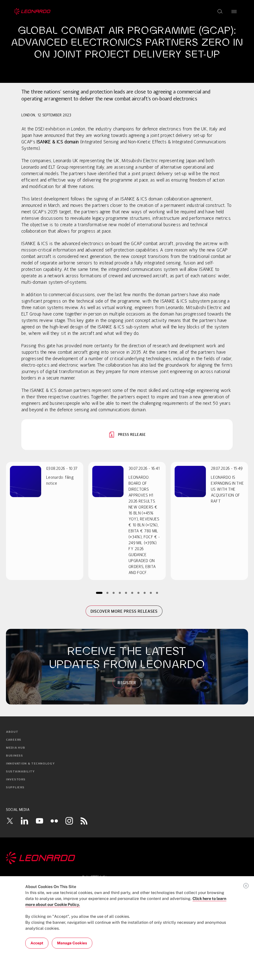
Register (127, 682)
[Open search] (220, 11)
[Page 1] (99, 593)
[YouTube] (39, 821)
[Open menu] (234, 11)
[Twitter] (9, 821)
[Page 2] (107, 593)
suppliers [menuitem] (15, 787)
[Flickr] (54, 821)
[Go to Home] (127, 858)
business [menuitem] (14, 755)
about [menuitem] (12, 732)
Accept (37, 943)
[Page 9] (151, 593)
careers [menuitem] (13, 739)
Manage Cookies (72, 943)
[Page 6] (132, 593)
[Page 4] (120, 593)
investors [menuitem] (15, 779)
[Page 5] (126, 593)
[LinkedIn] (24, 821)
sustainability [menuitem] (20, 771)
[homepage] (32, 11)
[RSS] (84, 821)
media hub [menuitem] (15, 747)
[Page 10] (157, 593)
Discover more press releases (124, 611)
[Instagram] (69, 821)
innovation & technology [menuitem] (30, 763)
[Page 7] (138, 593)
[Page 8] (145, 593)
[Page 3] (114, 593)
